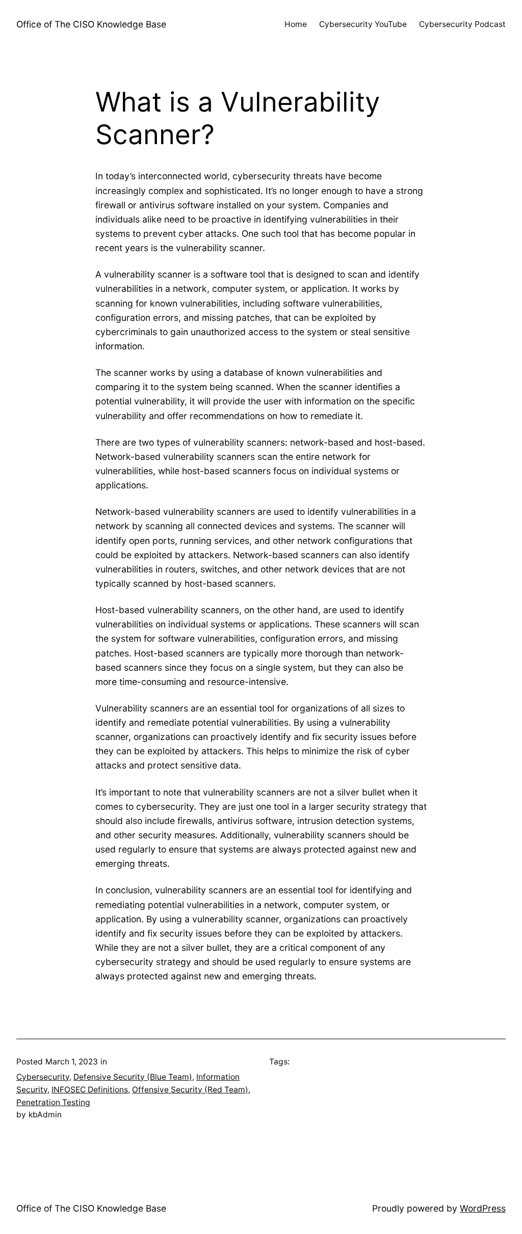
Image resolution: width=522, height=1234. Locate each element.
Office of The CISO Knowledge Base (91, 24)
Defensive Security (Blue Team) (132, 1077)
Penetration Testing (53, 1102)
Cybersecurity (42, 1077)
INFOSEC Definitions (89, 1089)
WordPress (483, 1208)
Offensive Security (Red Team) (190, 1089)
